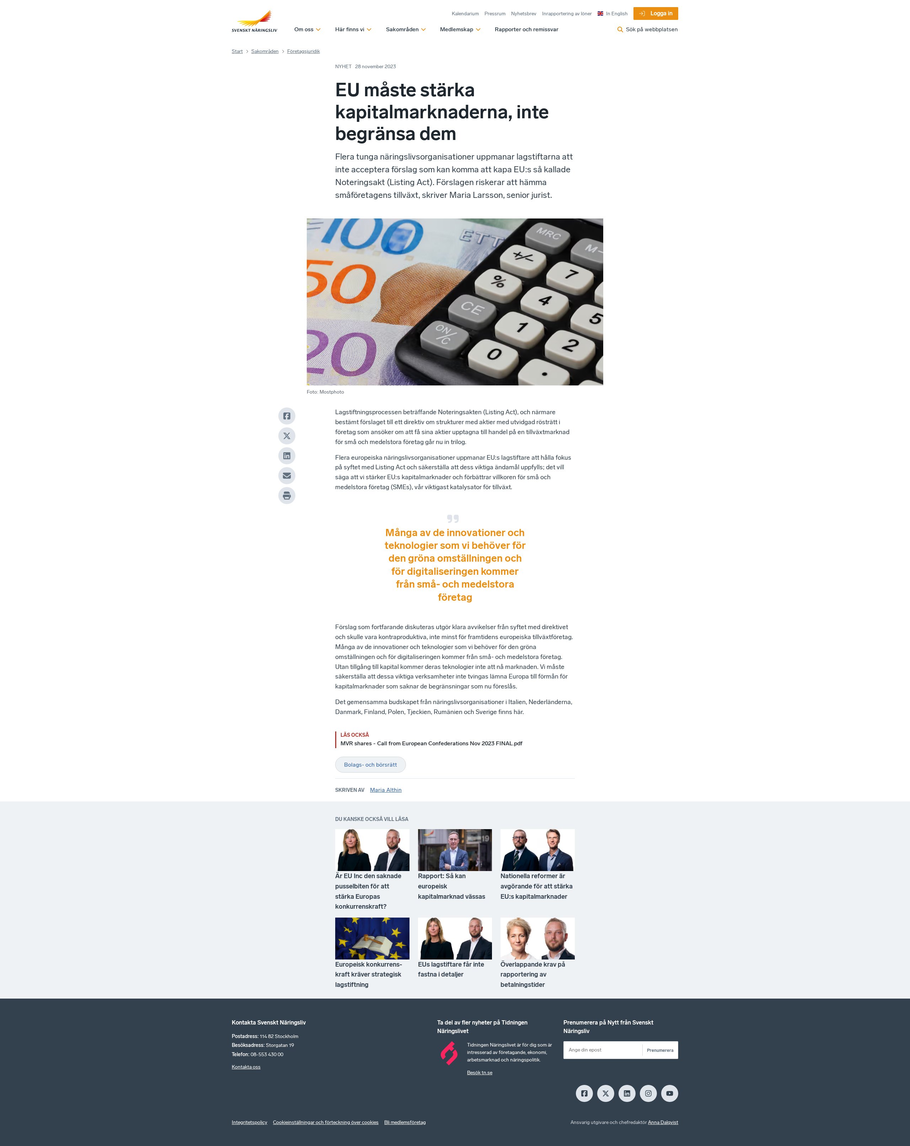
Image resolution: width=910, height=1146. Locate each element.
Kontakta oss (246, 1067)
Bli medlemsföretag (405, 1122)
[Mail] (286, 475)
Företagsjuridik (303, 51)
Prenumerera (660, 1050)
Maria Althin (386, 789)
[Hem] (254, 21)
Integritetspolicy (249, 1122)
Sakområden (265, 51)
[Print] (286, 495)
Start (237, 51)
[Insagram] (648, 1093)
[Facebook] (286, 416)
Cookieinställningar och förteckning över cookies (326, 1122)
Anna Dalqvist (663, 1122)
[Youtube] (669, 1093)
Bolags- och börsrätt (370, 764)
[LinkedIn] (286, 455)
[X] (286, 435)
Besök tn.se (479, 1073)
